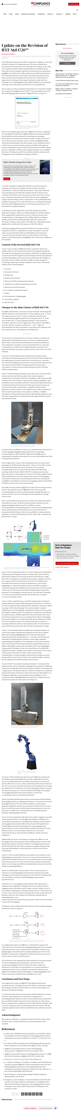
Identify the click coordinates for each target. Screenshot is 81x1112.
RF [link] (50, 378)
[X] (26, 1094)
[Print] (37, 1094)
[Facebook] (29, 1094)
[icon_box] (9, 4)
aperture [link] (35, 947)
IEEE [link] (16, 91)
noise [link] (33, 952)
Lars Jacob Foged (16, 56)
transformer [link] (6, 586)
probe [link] (4, 505)
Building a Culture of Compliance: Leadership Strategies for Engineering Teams (66, 89)
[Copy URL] (40, 1094)
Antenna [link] (12, 93)
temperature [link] (42, 972)
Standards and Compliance (8, 54)
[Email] (33, 1094)
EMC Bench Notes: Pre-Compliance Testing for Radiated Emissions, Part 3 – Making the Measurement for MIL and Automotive (67, 75)
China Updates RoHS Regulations (64, 93)
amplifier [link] (5, 73)
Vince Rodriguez (41, 56)
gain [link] (8, 793)
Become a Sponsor (67, 48)
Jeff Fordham (33, 56)
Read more (7, 178)
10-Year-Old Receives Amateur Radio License (67, 80)
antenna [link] (20, 82)
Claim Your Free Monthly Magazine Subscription (67, 563)
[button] (77, 10)
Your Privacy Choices (45, 1108)
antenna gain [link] (21, 296)
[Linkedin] (22, 1094)
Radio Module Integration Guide (17, 162)
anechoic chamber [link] (14, 452)
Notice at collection (30, 1108)
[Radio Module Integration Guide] (45, 167)
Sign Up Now (67, 63)
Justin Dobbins (25, 56)
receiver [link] (28, 952)
